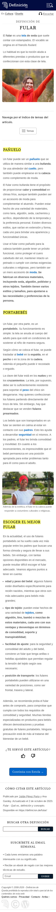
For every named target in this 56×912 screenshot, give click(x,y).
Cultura (9, 13)
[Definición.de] (15, 5)
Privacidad (24, 896)
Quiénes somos (9, 896)
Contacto (35, 896)
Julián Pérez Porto (29, 796)
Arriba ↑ (46, 896)
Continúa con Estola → (28, 771)
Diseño (19, 13)
